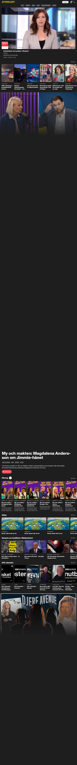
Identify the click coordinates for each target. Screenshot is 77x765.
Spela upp (8, 471)
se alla (73, 61)
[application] (38, 28)
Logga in (65, 2)
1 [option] (10, 478)
